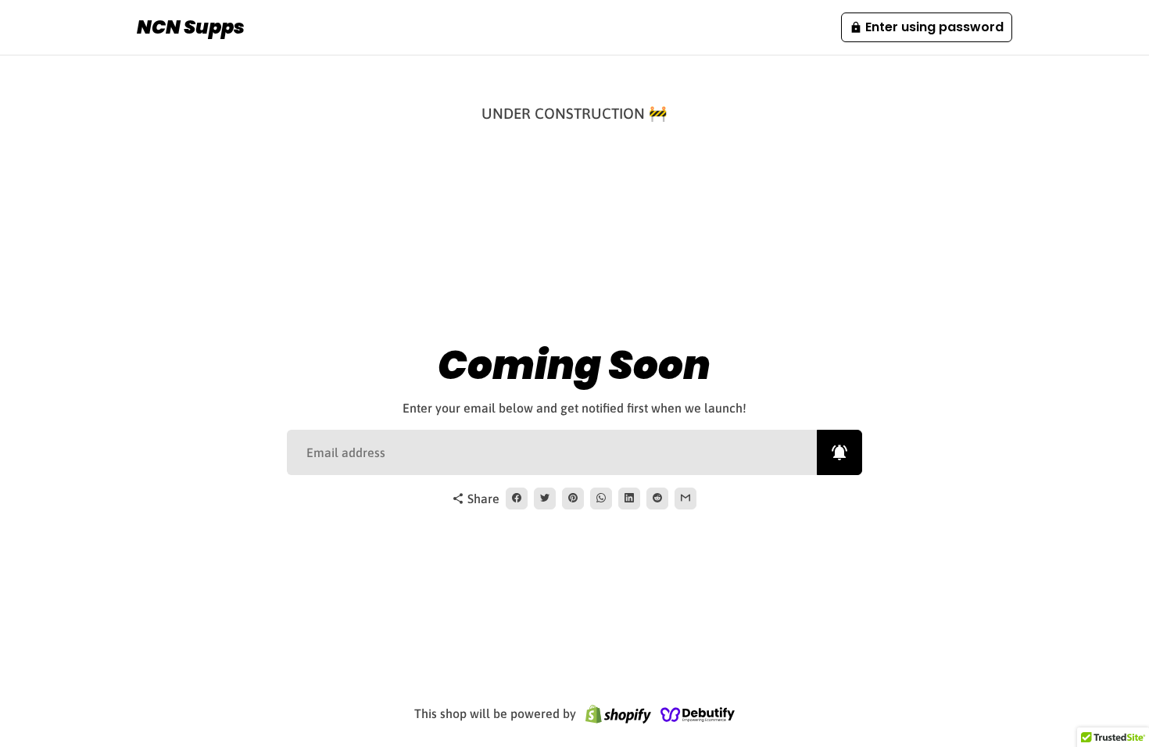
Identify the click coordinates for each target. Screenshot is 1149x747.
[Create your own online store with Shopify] (618, 713)
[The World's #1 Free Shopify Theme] (698, 713)
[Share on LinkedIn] (629, 498)
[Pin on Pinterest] (573, 498)
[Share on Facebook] (517, 498)
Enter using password (927, 27)
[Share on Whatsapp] (601, 498)
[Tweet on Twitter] (545, 498)
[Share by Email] (685, 498)
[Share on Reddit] (657, 498)
